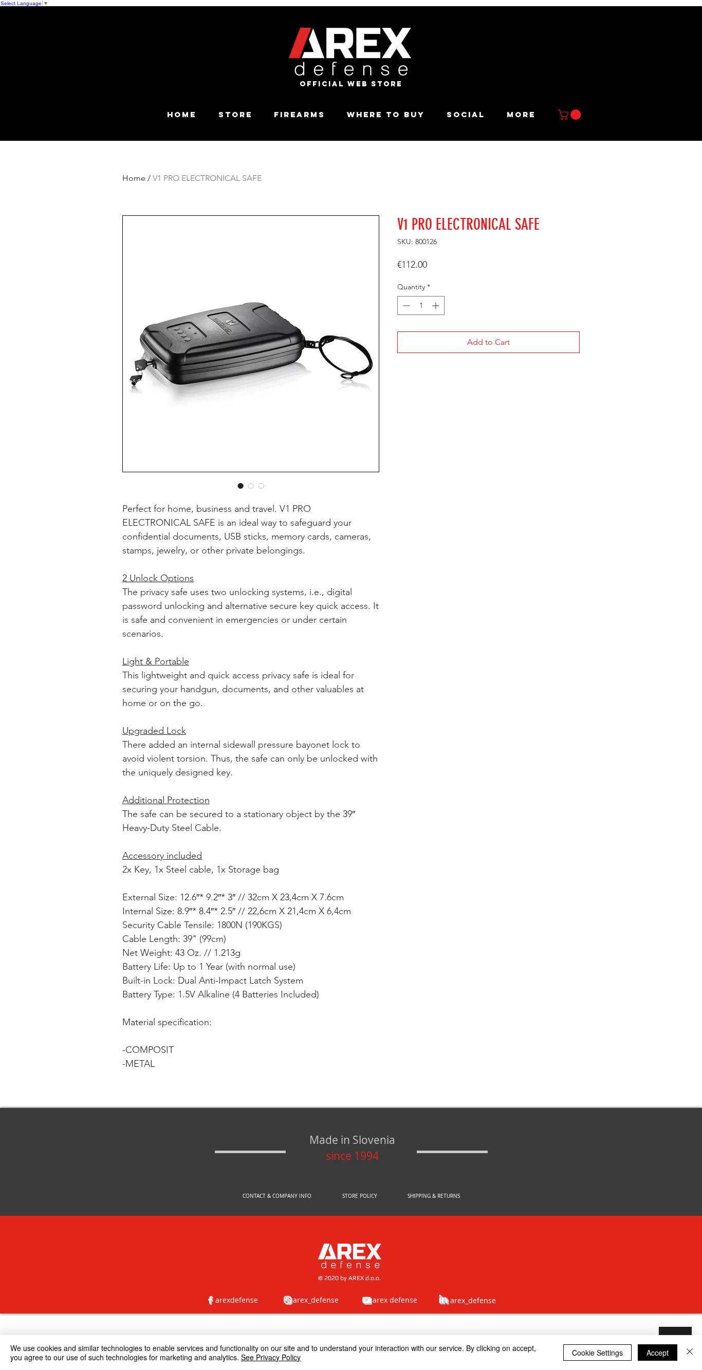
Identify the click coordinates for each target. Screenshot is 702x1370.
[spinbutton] (421, 305)
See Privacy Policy (271, 1357)
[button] (570, 114)
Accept (657, 1352)
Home (133, 178)
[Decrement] (405, 305)
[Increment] (436, 305)
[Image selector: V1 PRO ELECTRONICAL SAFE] (240, 485)
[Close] (689, 1352)
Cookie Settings (597, 1352)
